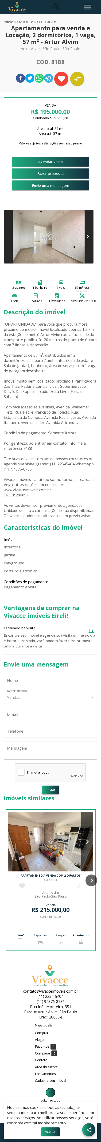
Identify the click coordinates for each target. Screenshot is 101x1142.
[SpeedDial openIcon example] (88, 1129)
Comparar (45, 1053)
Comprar (41, 1032)
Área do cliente (46, 1067)
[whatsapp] (39, 78)
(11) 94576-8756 (51, 1001)
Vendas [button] (13, 697)
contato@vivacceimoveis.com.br (50, 991)
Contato (41, 1060)
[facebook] (20, 78)
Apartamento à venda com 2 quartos (51, 876)
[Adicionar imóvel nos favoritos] (61, 79)
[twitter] (30, 78)
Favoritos (44, 1046)
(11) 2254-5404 (50, 996)
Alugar (40, 1039)
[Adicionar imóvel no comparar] (77, 79)
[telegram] (48, 78)
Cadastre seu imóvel (50, 1080)
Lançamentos (45, 1073)
